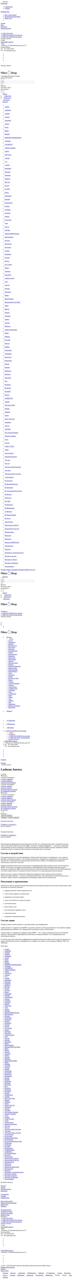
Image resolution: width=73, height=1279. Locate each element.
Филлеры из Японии (11, 1177)
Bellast (7, 961)
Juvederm (7, 1031)
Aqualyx (7, 954)
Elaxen (7, 992)
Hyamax (7, 1025)
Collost (7, 971)
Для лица (8, 1131)
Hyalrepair (8, 1019)
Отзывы (7, 8)
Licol (6, 1037)
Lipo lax (7, 1038)
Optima (7, 1055)
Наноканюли (9, 1169)
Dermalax (7, 982)
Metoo (6, 1049)
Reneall (7, 1078)
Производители (6, 1189)
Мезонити (8, 1163)
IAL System (8, 1028)
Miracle (7, 1050)
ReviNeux (8, 1088)
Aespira (7, 949)
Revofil (7, 1093)
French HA (8, 1006)
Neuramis (7, 1054)
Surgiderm (8, 1107)
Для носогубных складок (13, 1133)
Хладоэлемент (9, 1179)
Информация (5, 1198)
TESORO (8, 1110)
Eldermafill (8, 994)
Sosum (7, 1103)
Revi (6, 1086)
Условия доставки (6, 1211)
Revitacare (8, 1090)
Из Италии (8, 1143)
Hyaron (7, 1026)
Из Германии (9, 1139)
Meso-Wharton (9, 1045)
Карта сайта (4, 1271)
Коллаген (8, 1155)
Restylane (7, 1083)
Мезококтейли (9, 1162)
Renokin (7, 1079)
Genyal (7, 1009)
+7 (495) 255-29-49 (7, 33)
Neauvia (7, 1052)
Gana (6, 1007)
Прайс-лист (8, 18)
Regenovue (8, 1074)
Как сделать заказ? (11, 15)
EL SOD (7, 990)
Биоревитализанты (11, 1124)
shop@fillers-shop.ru (7, 42)
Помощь (3, 1206)
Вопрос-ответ (5, 1215)
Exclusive (7, 1002)
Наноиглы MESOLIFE (12, 1167)
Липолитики (9, 1157)
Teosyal (7, 1109)
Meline (7, 1043)
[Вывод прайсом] (3, 819)
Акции (3, 1187)
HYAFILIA (8, 1018)
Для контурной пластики (13, 1129)
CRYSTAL (8, 973)
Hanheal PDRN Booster (12, 1013)
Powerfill (7, 1066)
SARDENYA (9, 1095)
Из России (8, 1145)
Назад (11, 639)
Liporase (7, 1040)
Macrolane (8, 1042)
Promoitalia (8, 1073)
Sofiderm (7, 1102)
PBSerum (7, 1059)
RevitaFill (7, 1091)
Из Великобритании (11, 1138)
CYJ (6, 976)
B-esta (6, 959)
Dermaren (8, 983)
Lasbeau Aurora (9, 1035)
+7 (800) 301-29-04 (11, 37)
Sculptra (7, 1097)
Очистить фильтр (14, 817)
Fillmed (7, 1004)
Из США (7, 1146)
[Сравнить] (2, 830)
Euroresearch (8, 997)
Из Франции (9, 1148)
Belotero (7, 963)
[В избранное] (1, 828)
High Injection (9, 1014)
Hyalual (7, 1021)
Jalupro (7, 1030)
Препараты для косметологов (14, 1172)
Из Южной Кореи (10, 1153)
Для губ (7, 1127)
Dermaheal (8, 980)
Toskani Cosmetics (10, 1114)
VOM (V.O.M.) (9, 1119)
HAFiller (7, 1011)
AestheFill (8, 951)
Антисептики (9, 1122)
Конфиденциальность (8, 1267)
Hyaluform (8, 1023)
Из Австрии (8, 1136)
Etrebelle (7, 995)
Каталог (3, 1186)
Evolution (7, 1001)
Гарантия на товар (7, 1213)
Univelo (7, 1117)
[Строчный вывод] (2, 819)
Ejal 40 (7, 989)
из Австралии (9, 1134)
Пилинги (8, 1170)
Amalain (7, 952)
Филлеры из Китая (11, 1175)
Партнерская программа (12, 16)
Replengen (8, 1081)
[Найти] (2, 91)
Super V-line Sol (10, 1105)
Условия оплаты (6, 1210)
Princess (7, 1067)
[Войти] (1, 621)
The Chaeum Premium (11, 1112)
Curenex (7, 975)
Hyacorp (7, 1016)
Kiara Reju (8, 1033)
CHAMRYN (8, 968)
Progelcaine (8, 1071)
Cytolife (7, 978)
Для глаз (7, 1126)
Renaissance (8, 1076)
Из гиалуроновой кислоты (13, 1141)
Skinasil (7, 1100)
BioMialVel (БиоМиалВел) (13, 964)
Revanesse (8, 1085)
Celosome (8, 966)
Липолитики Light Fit (11, 1158)
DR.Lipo (7, 987)
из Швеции (8, 1151)
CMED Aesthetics (10, 970)
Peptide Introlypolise (11, 1061)
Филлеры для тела (10, 1174)
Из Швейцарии (9, 1150)
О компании (9, 7)
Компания (4, 1191)
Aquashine (8, 956)
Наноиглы (8, 1165)
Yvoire (7, 1121)
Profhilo (7, 1069)
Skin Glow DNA (10, 1098)
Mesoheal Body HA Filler (12, 1047)
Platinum (7, 1064)
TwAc (6, 1115)
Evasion (7, 999)
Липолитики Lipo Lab (12, 1160)
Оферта (3, 1269)
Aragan (7, 958)
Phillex (7, 1062)
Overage (7, 1057)
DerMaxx (7, 985)
